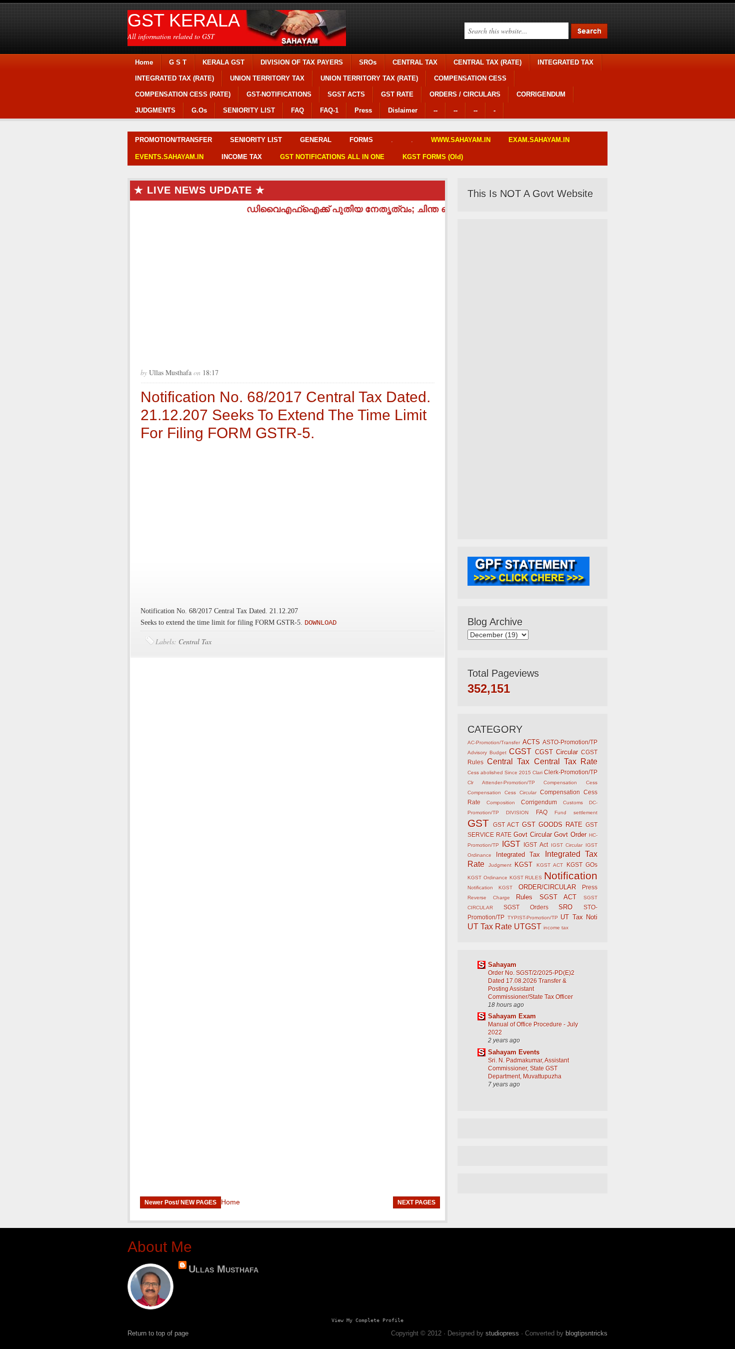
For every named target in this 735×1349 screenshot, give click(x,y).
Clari (537, 772)
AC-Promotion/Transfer (494, 742)
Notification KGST (490, 887)
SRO (565, 907)
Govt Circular (533, 834)
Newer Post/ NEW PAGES (180, 1202)
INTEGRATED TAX (566, 62)
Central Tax (195, 641)
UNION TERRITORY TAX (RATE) (369, 78)
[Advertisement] (287, 287)
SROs (367, 62)
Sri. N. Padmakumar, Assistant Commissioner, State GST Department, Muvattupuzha (528, 1068)
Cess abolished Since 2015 (499, 772)
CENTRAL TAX (415, 62)
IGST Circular (567, 845)
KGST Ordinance (488, 877)
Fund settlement (576, 812)
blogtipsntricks (587, 1333)
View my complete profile (368, 1320)
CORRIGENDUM (541, 94)
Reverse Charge (489, 897)
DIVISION (517, 812)
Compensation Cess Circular (502, 792)
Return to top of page (158, 1333)
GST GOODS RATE (552, 824)
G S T (177, 62)
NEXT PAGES (417, 1202)
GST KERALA (184, 20)
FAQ (297, 110)
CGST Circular (556, 752)
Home (144, 62)
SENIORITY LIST (249, 110)
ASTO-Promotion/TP (570, 742)
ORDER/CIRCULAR (547, 887)
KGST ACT (550, 865)
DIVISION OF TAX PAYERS (301, 62)
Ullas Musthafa (223, 1268)
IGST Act (536, 844)
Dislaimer (403, 110)
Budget (498, 752)
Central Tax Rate (566, 761)
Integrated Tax (518, 854)
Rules (524, 897)
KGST (523, 864)
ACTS (531, 742)
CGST (520, 751)
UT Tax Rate (490, 926)
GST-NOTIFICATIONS (279, 94)
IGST (511, 844)
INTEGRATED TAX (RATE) (174, 78)
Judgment (500, 865)
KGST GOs (582, 864)
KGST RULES (526, 877)
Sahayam (502, 964)
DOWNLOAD (320, 623)
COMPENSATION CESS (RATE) (182, 94)
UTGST (528, 926)
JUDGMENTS (155, 110)
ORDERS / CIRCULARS (465, 94)
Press (363, 110)
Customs (573, 802)
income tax (556, 927)
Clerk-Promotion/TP (571, 772)
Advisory (477, 752)
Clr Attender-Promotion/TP (501, 782)
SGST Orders (526, 907)
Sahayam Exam (512, 1016)
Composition (500, 802)
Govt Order (570, 834)
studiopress (502, 1333)
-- (436, 110)
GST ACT (506, 824)
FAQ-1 (329, 110)
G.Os (199, 110)
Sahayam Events (514, 1052)
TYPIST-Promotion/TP (533, 917)
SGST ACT (558, 897)
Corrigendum (539, 802)
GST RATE (397, 94)
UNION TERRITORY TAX (267, 78)
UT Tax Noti (579, 917)
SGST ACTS (346, 94)
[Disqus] (287, 797)
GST (478, 823)
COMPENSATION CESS (470, 78)
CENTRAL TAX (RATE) (488, 62)
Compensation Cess (571, 782)
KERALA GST (223, 62)
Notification (571, 875)
